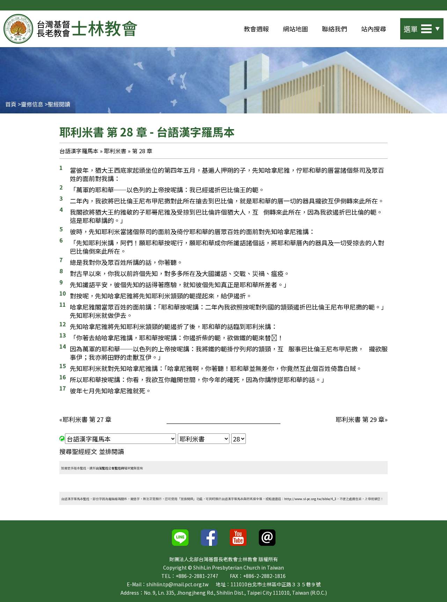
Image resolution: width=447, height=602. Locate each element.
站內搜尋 (373, 28)
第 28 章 (142, 151)
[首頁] (70, 29)
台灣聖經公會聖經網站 (111, 468)
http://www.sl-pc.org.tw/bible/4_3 (310, 499)
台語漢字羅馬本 (78, 151)
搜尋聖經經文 (78, 451)
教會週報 (256, 28)
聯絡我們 (334, 28)
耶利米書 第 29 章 (360, 419)
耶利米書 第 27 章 (87, 419)
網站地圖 (295, 28)
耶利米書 (115, 151)
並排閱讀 (111, 451)
